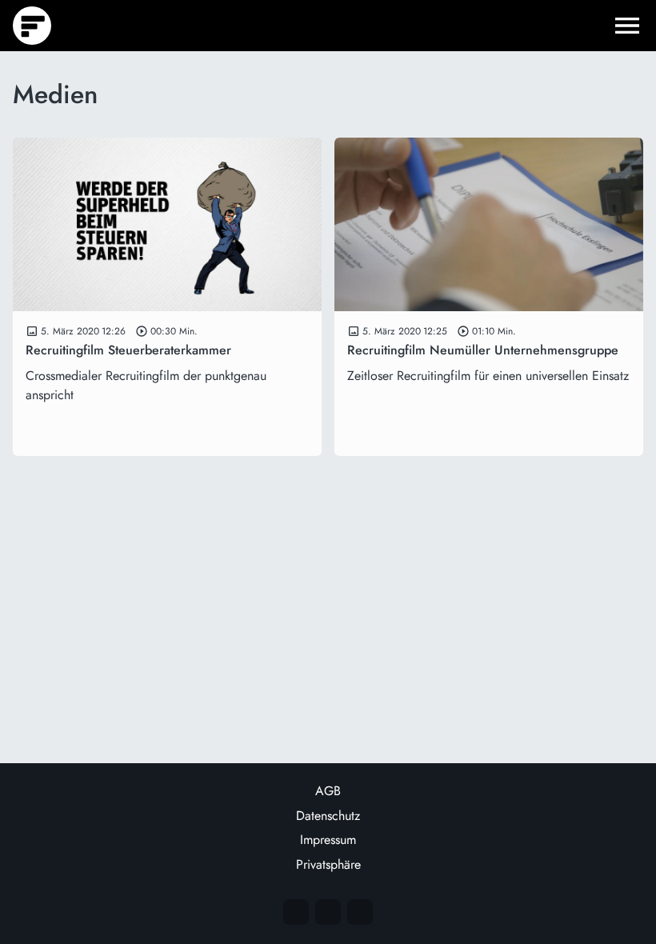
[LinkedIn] (360, 912)
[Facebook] (328, 912)
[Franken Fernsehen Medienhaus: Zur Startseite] (32, 25)
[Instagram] (296, 912)
